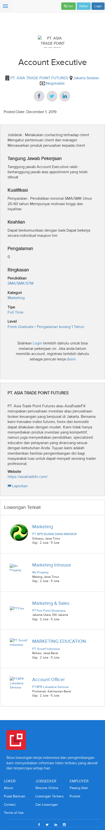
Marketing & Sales (50, 603)
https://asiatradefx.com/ (28, 476)
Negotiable (55, 83)
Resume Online (46, 788)
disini (71, 359)
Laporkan (19, 486)
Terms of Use (14, 813)
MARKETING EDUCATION (59, 641)
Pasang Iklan (79, 788)
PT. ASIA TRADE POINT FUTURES (39, 78)
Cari (70, 6)
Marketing (16, 298)
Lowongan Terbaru (49, 796)
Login (98, 6)
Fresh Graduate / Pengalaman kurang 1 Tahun (46, 327)
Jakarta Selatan (86, 78)
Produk (75, 796)
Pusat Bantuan (14, 796)
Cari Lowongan (46, 804)
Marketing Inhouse (51, 564)
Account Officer (48, 679)
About (8, 788)
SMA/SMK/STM (20, 283)
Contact (9, 804)
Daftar (83, 6)
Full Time (15, 312)
